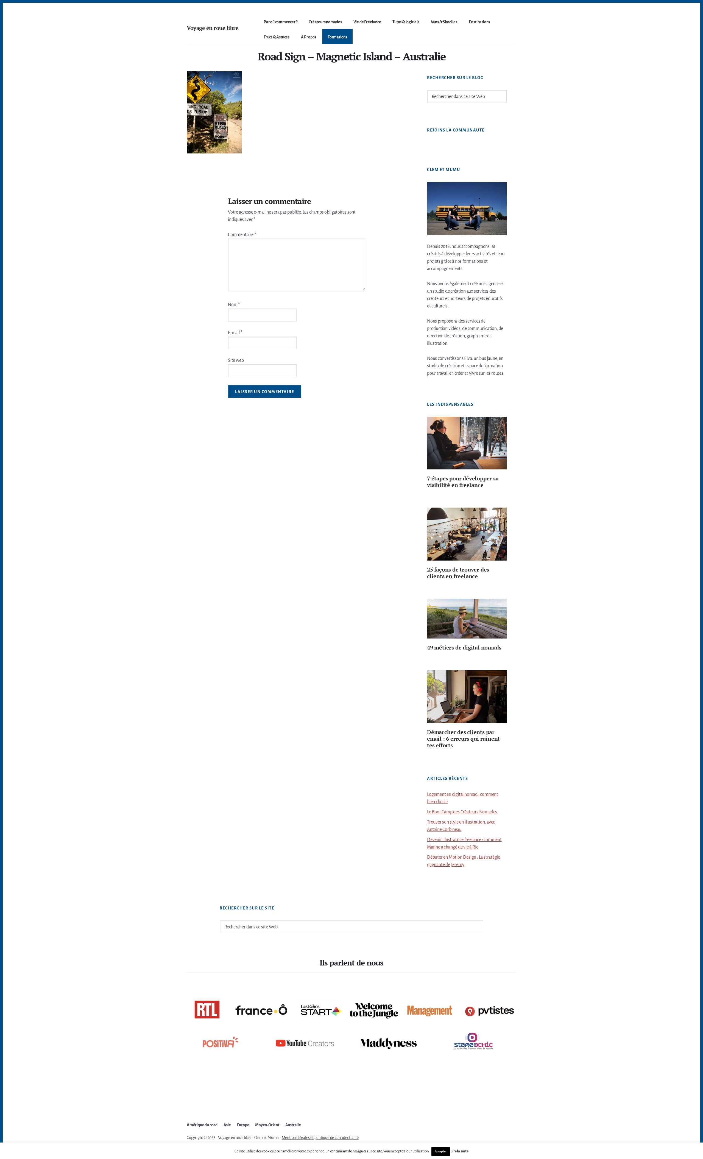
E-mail (235, 332)
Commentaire (242, 234)
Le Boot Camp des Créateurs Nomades (462, 812)
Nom (234, 304)
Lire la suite (459, 1151)
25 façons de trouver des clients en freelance (458, 573)
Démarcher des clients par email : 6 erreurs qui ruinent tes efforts (463, 738)
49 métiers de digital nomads (464, 647)
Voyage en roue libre (212, 28)
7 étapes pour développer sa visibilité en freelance (463, 482)
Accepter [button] (441, 1151)
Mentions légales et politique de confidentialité (320, 1137)
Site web (236, 360)
